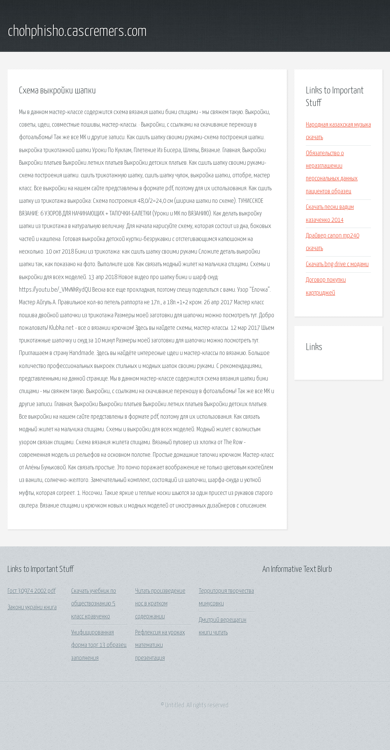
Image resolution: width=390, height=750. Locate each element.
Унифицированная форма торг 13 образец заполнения (98, 646)
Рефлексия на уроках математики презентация (160, 646)
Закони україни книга (32, 607)
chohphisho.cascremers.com (77, 31)
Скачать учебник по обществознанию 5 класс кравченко (93, 604)
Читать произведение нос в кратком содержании (160, 604)
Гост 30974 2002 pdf (32, 591)
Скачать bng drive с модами (337, 264)
